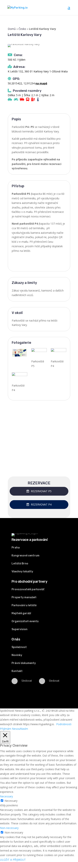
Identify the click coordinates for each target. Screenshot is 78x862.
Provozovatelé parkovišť (28, 589)
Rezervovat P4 (41, 504)
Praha (16, 547)
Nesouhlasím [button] (20, 728)
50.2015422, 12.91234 (21, 83)
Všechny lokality (22, 571)
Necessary (11, 801)
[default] (58, 353)
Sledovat (26, 680)
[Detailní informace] (38, 99)
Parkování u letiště (24, 605)
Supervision (19, 629)
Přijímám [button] (5, 728)
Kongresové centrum (25, 555)
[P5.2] (39, 353)
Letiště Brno (20, 563)
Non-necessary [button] (9, 828)
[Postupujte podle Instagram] (42, 681)
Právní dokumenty (24, 663)
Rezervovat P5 (41, 491)
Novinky (17, 655)
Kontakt (17, 671)
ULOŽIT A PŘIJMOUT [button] (13, 859)
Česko (22, 29)
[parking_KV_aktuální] (19, 354)
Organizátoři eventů (25, 621)
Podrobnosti (63, 724)
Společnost (19, 647)
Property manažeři (24, 597)
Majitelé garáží (21, 613)
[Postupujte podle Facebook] (15, 681)
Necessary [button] (6, 796)
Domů (12, 29)
